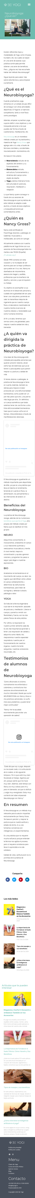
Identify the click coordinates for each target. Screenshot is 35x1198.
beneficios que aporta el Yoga (15, 521)
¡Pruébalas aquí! (10, 255)
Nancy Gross (21, 142)
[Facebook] (9, 1154)
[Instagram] (13, 1154)
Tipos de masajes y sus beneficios (17, 1087)
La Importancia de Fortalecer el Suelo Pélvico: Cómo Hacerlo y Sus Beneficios (24, 932)
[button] (29, 4)
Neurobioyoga (9, 137)
